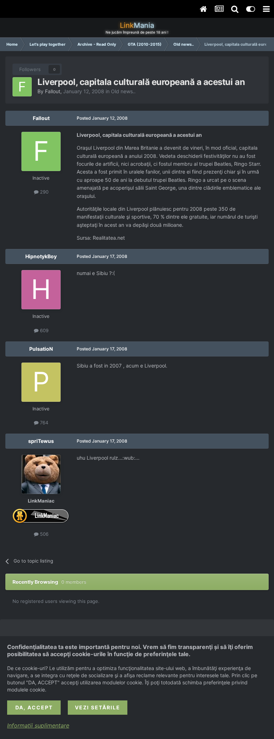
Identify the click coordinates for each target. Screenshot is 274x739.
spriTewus (41, 441)
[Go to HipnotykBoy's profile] (41, 289)
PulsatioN (41, 349)
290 (44, 192)
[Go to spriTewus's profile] (41, 474)
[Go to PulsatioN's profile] (41, 382)
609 (44, 330)
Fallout (52, 91)
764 (43, 422)
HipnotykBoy (41, 256)
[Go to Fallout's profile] (22, 86)
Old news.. (123, 91)
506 (44, 534)
